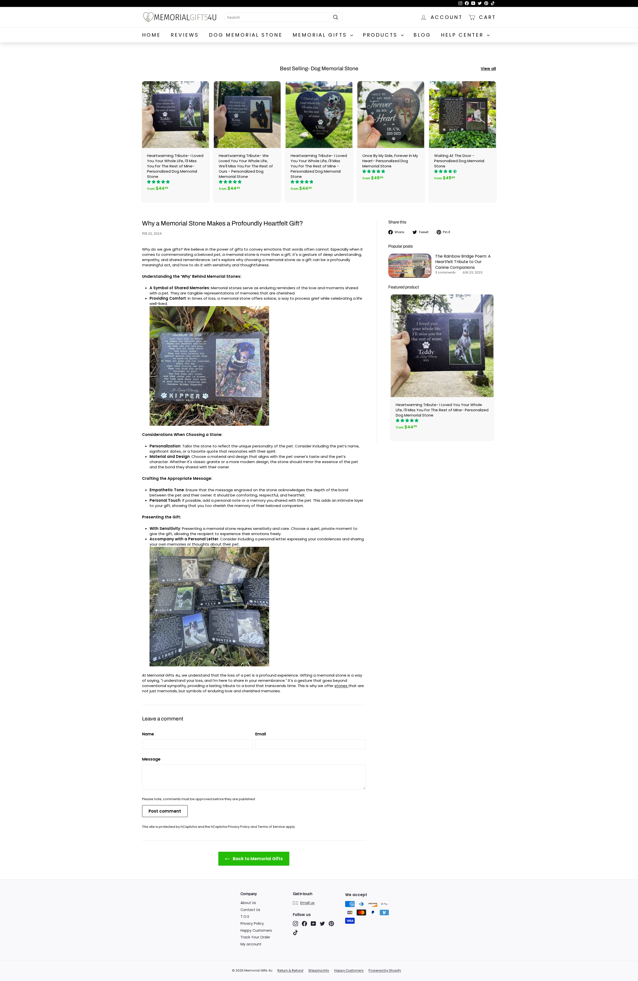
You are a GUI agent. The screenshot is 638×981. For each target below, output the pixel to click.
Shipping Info (318, 970)
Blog (422, 34)
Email (260, 734)
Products (381, 34)
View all (488, 68)
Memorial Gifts (321, 34)
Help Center (463, 34)
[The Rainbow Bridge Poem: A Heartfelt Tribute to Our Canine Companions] (409, 266)
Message (151, 759)
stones (341, 685)
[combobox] (283, 17)
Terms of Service (271, 827)
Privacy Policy (239, 827)
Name (148, 734)
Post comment (165, 811)
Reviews (185, 34)
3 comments (445, 272)
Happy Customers (256, 930)
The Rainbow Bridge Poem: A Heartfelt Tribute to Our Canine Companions (463, 261)
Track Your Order (255, 937)
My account (250, 944)
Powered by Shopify (385, 970)
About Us (248, 902)
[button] (159, 181)
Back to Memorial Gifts (257, 859)
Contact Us (250, 909)
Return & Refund (290, 970)
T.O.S (244, 916)
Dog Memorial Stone (246, 34)
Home (151, 34)
